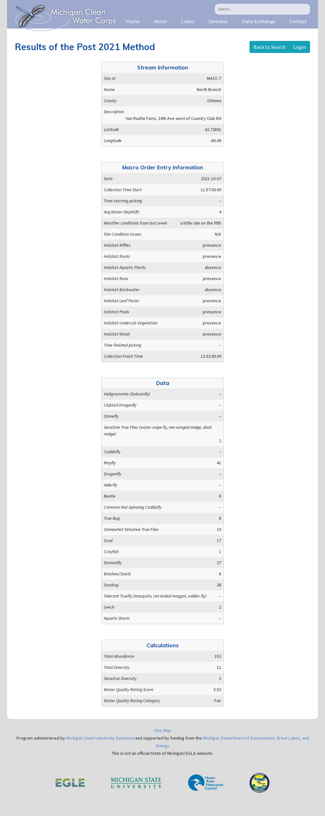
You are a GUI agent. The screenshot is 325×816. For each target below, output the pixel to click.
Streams (218, 21)
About (160, 21)
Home (133, 21)
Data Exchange (258, 21)
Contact (298, 21)
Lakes (188, 21)
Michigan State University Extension (100, 738)
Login (300, 47)
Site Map (162, 730)
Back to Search (270, 47)
